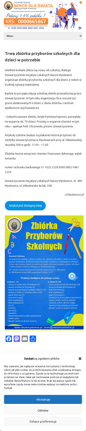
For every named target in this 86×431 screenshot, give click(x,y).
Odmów (43, 410)
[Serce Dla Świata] (43, 30)
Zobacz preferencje (43, 421)
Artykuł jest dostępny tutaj (25, 205)
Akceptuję (43, 399)
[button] (80, 359)
